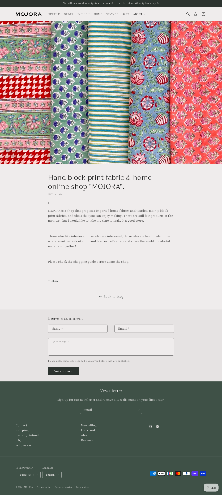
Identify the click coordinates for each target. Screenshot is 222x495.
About (85, 435)
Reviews (87, 440)
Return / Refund (27, 435)
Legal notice (82, 486)
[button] (139, 14)
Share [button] (55, 281)
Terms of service (63, 486)
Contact (21, 425)
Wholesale (23, 445)
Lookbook (88, 430)
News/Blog (88, 425)
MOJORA (28, 487)
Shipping (22, 430)
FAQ (19, 440)
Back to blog (114, 296)
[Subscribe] (138, 410)
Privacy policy (44, 486)
